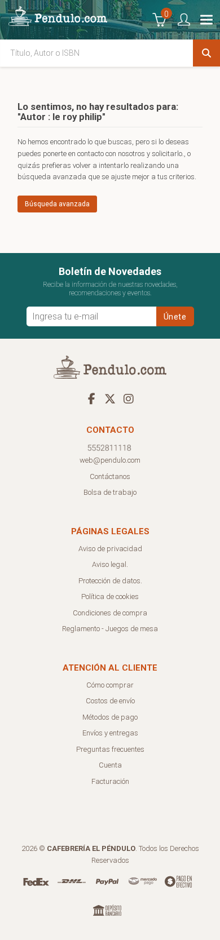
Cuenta (110, 765)
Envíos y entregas (110, 733)
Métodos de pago (110, 717)
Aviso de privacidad (110, 548)
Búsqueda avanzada (57, 204)
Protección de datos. (110, 581)
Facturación (110, 781)
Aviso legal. (110, 564)
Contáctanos (110, 476)
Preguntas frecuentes (110, 749)
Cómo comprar (110, 685)
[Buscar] (206, 52)
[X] (110, 398)
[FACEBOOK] (91, 398)
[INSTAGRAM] (128, 398)
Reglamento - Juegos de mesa (110, 628)
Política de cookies (110, 596)
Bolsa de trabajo (110, 492)
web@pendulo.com (110, 460)
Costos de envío (110, 701)
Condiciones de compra (110, 613)
